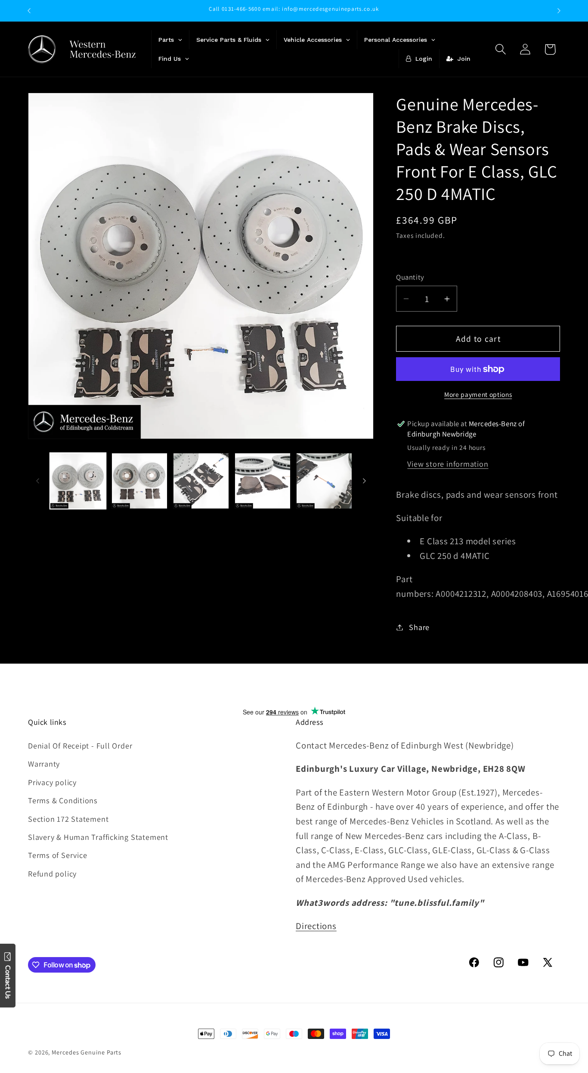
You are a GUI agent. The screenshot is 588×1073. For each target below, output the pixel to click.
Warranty (44, 764)
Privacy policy (52, 782)
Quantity (410, 277)
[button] (501, 49)
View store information (447, 464)
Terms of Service (57, 855)
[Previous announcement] (29, 10)
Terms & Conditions (63, 800)
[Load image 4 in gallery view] (263, 481)
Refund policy (52, 873)
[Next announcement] (559, 10)
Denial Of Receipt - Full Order (80, 745)
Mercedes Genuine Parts (86, 1052)
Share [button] (419, 627)
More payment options (478, 394)
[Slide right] (364, 480)
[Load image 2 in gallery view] (139, 481)
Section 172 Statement (68, 819)
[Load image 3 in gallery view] (201, 481)
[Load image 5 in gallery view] (324, 481)
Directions (316, 926)
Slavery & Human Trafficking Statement (98, 837)
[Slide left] (37, 480)
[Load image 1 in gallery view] (78, 481)
